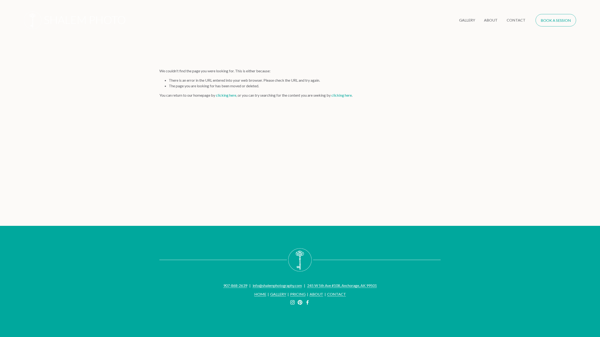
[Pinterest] (300, 302)
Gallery (467, 20)
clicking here (226, 95)
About (491, 20)
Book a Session (556, 20)
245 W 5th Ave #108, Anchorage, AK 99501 (342, 285)
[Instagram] (292, 302)
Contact (516, 20)
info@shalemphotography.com (277, 285)
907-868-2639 (235, 285)
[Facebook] (307, 302)
